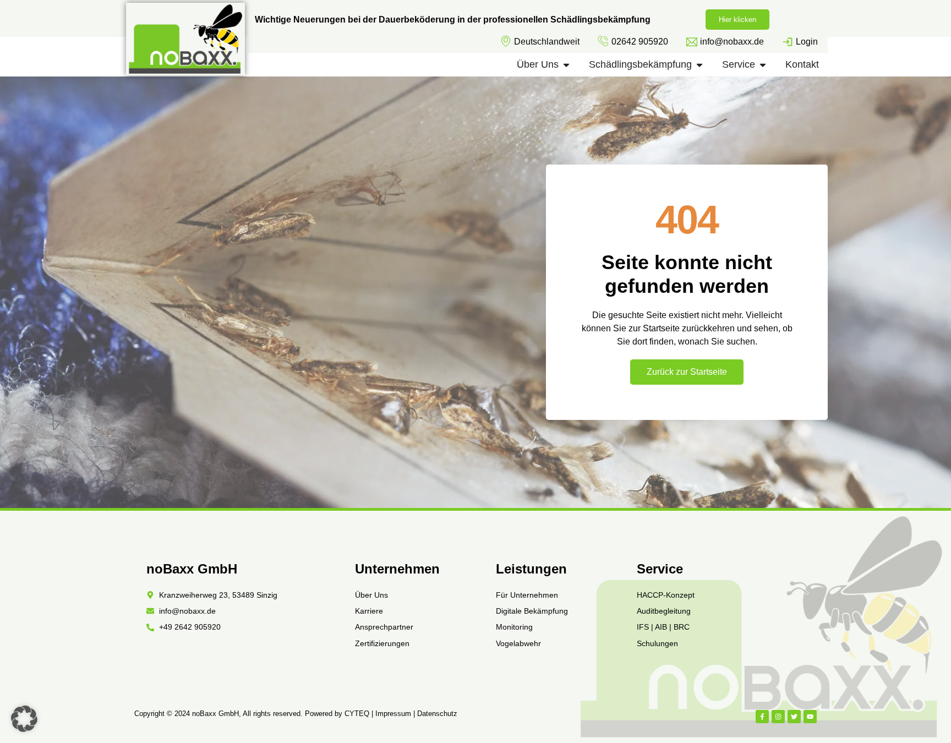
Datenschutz (437, 713)
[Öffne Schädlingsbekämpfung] (699, 64)
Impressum (393, 713)
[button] (24, 719)
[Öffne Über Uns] (566, 64)
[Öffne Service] (763, 64)
